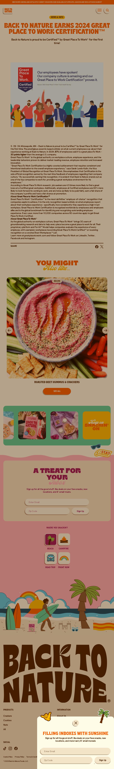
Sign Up (102, 760)
